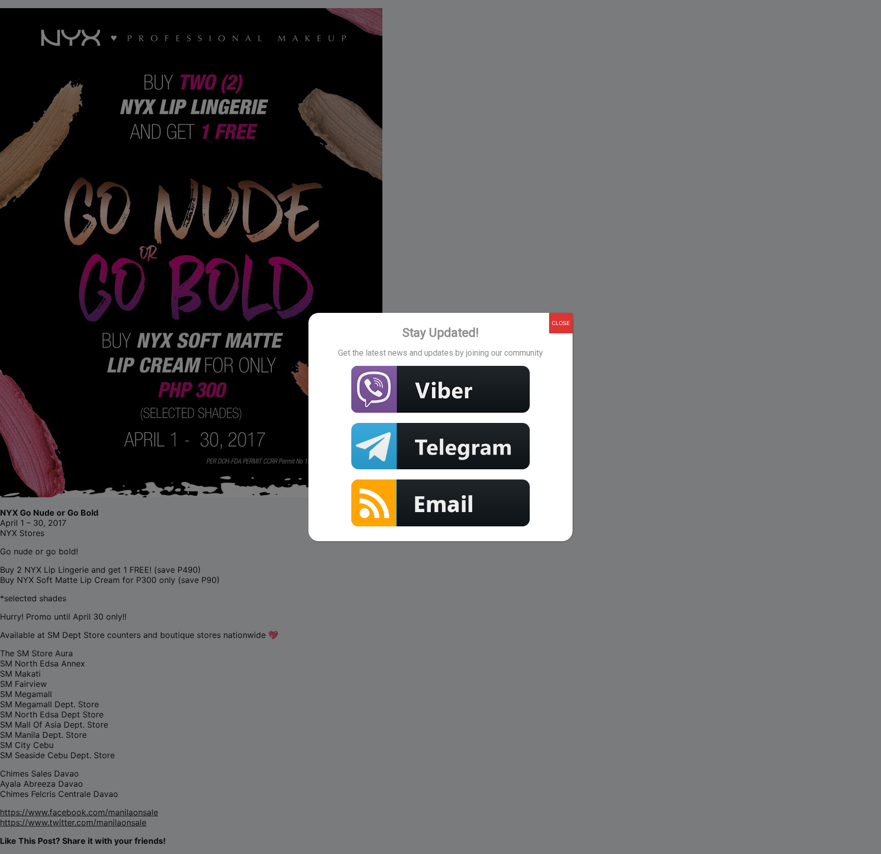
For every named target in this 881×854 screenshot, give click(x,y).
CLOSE (561, 323)
